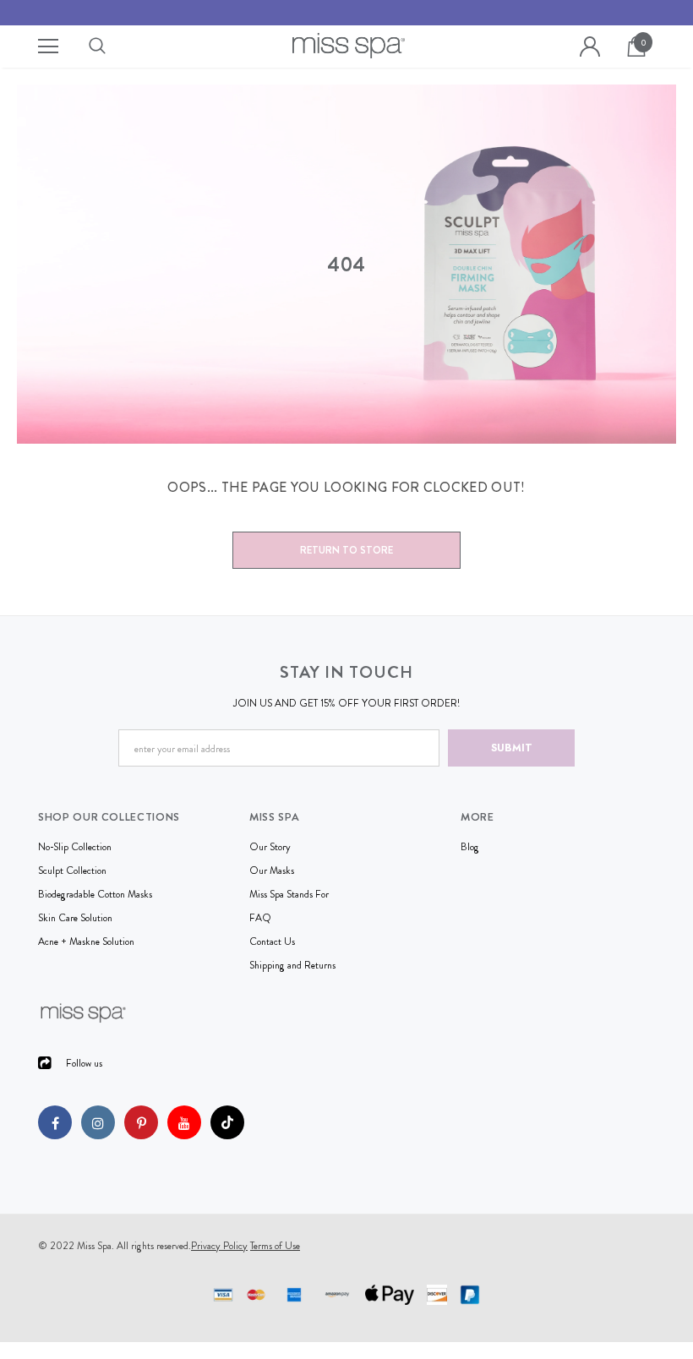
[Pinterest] (141, 1122)
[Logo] (349, 45)
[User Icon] (590, 46)
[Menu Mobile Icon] (48, 46)
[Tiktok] (227, 1122)
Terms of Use (275, 1245)
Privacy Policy (219, 1245)
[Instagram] (98, 1122)
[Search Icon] (114, 46)
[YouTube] (184, 1122)
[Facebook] (55, 1122)
